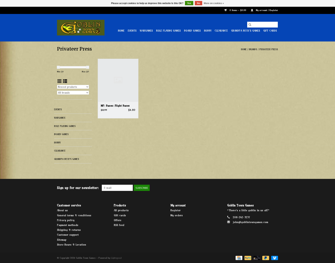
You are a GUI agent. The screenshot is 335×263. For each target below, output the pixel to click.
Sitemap (61, 239)
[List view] (65, 81)
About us (62, 210)
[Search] (250, 25)
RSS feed (119, 225)
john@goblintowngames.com (250, 222)
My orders (176, 215)
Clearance (221, 30)
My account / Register (266, 10)
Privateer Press (268, 49)
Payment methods (67, 225)
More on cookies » (214, 3)
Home (121, 30)
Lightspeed (116, 257)
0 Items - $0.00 (238, 10)
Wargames (146, 30)
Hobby (207, 30)
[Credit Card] (238, 257)
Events (132, 30)
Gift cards (270, 30)
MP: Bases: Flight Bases (115, 105)
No (198, 3)
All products (121, 210)
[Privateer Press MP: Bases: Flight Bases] (118, 80)
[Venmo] (274, 257)
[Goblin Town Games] (80, 27)
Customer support (68, 234)
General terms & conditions (74, 215)
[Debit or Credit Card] (256, 257)
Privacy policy (65, 220)
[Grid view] (60, 81)
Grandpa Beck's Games (245, 30)
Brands (253, 49)
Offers (117, 220)
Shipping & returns (69, 230)
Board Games (192, 30)
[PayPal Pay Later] (265, 257)
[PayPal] (247, 257)
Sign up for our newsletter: (78, 188)
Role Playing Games (168, 30)
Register (175, 210)
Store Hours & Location (71, 244)
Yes (189, 3)
